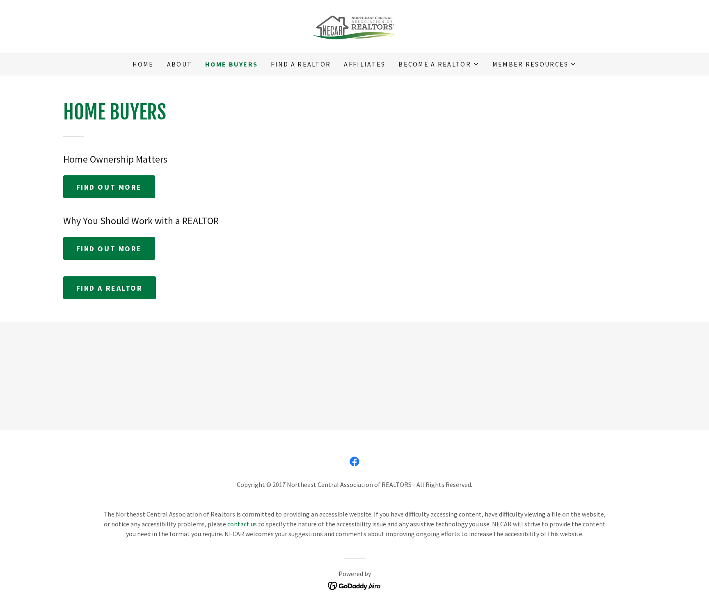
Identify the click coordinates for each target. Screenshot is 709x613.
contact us (242, 524)
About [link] (179, 64)
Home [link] (143, 64)
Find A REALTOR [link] (301, 64)
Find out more (109, 187)
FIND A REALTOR (109, 288)
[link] (354, 25)
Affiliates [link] (364, 64)
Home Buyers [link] (231, 64)
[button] (438, 64)
